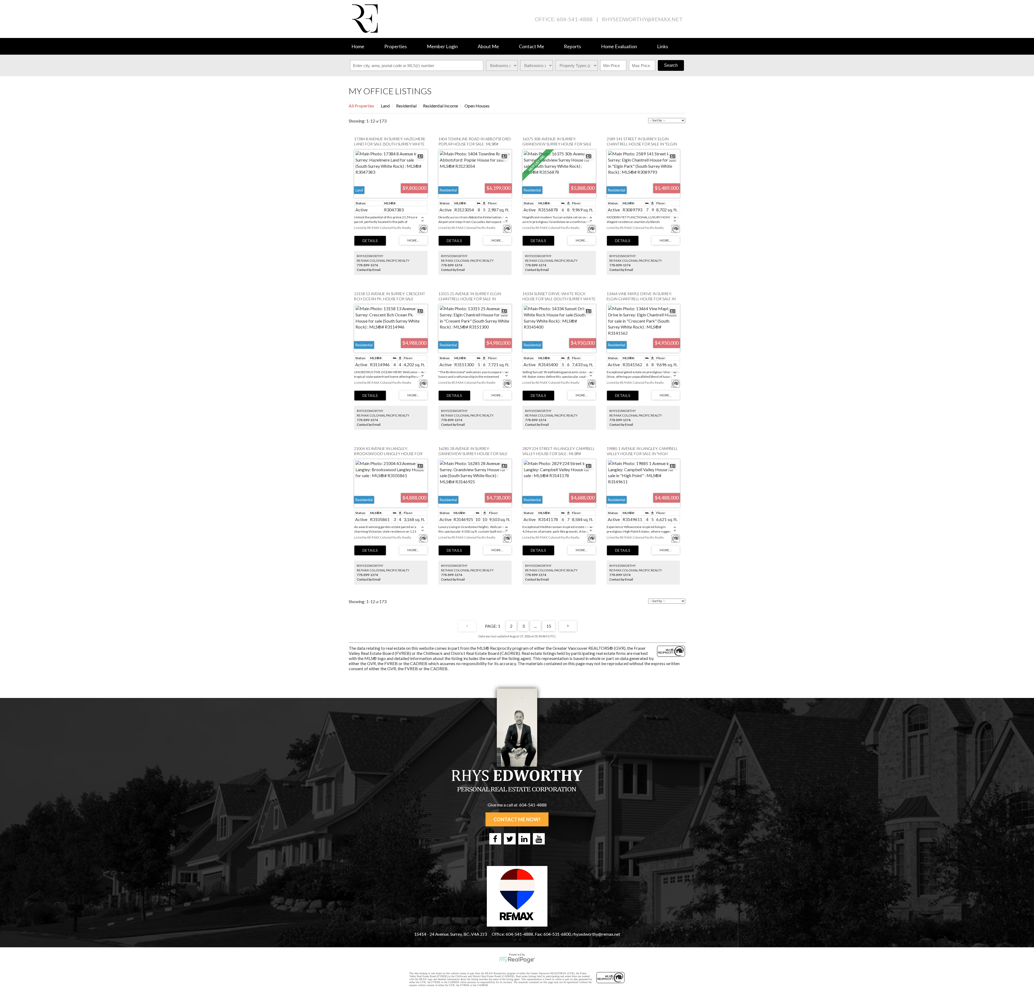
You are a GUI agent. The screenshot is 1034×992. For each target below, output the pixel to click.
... (535, 625)
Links (662, 46)
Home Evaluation (619, 46)
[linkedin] (524, 838)
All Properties (361, 105)
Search (671, 65)
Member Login (442, 46)
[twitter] (510, 838)
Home (357, 46)
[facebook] (495, 838)
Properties (395, 46)
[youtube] (539, 838)
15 (548, 625)
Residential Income (440, 105)
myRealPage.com (517, 960)
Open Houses (477, 105)
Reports (572, 46)
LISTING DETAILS (370, 241)
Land (385, 105)
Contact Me (531, 46)
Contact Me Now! (517, 819)
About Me (488, 46)
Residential (406, 105)
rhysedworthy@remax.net (642, 19)
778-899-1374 (367, 265)
